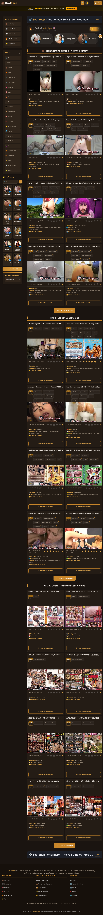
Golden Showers (39, 786)
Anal (81, 192)
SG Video (75, 518)
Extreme (83, 396)
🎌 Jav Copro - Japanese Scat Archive (64, 585)
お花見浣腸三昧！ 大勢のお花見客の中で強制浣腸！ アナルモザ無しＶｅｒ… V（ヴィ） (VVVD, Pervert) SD (83, 718)
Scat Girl (83, 392)
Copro (44, 129)
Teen (86, 125)
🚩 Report (73, 891)
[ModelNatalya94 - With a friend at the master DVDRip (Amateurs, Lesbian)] (45, 349)
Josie (80, 328)
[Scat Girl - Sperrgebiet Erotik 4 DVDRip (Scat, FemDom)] (83, 412)
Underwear (38, 400)
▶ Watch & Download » (45, 113)
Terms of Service (42, 903)
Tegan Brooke (76, 61)
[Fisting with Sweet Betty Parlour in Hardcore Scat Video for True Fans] (83, 208)
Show (97, 19)
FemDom (74, 396)
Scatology (37, 69)
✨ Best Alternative (42, 891)
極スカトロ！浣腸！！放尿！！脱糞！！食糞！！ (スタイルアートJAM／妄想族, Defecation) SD (83, 781)
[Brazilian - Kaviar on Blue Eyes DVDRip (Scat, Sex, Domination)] (83, 475)
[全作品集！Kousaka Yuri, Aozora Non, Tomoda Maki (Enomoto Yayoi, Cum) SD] (45, 679)
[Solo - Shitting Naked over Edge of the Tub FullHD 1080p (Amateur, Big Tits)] (45, 271)
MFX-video (75, 455)
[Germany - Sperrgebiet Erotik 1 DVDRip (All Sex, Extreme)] (45, 538)
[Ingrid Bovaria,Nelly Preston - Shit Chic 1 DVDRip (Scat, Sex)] (45, 475)
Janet (44, 188)
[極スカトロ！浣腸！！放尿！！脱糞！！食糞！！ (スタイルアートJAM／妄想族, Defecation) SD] (83, 806)
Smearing (85, 259)
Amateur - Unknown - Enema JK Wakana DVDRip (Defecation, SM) (45, 387)
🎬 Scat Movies (6, 884)
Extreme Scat (51, 65)
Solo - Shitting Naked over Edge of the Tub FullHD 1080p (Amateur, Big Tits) (45, 246)
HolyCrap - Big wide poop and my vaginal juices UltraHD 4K (45, 57)
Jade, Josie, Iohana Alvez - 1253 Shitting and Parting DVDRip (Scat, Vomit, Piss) (83, 324)
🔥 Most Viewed (7, 895)
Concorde (37, 455)
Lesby (74, 400)
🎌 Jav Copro (6, 888)
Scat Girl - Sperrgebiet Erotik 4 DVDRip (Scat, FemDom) (83, 387)
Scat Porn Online (83, 596)
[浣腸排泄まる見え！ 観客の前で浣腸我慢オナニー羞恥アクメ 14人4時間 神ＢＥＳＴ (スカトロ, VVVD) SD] (45, 743)
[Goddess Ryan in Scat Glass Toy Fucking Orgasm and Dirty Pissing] (45, 145)
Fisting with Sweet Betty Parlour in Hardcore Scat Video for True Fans (83, 183)
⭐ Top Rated (6, 899)
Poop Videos (75, 259)
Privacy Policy (31, 903)
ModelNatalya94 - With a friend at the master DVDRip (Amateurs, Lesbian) (45, 324)
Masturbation (38, 133)
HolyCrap (46, 61)
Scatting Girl (87, 61)
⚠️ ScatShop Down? (42, 895)
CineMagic (38, 392)
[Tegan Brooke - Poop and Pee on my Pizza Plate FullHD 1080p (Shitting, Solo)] (83, 81)
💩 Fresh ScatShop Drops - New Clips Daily (65, 50)
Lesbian (46, 328)
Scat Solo (37, 61)
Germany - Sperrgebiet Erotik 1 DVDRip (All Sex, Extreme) (45, 513)
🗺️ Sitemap (73, 895)
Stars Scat (75, 255)
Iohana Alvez (89, 328)
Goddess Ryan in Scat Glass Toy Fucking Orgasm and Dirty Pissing (45, 120)
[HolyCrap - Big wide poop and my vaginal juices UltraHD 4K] (45, 81)
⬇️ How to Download (76, 884)
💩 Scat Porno (9, 279)
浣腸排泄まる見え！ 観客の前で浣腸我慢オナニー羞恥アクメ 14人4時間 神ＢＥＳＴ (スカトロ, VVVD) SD (45, 718)
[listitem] (41, 38)
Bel (81, 332)
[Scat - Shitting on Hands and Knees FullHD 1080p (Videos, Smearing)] (83, 271)
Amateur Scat (82, 129)
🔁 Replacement (41, 888)
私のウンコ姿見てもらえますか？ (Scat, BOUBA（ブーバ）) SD (45, 591)
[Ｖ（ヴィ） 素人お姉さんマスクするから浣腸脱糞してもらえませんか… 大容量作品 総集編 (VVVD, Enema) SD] (83, 679)
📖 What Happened (42, 880)
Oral (90, 396)
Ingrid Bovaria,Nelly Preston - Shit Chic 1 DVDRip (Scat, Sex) (45, 450)
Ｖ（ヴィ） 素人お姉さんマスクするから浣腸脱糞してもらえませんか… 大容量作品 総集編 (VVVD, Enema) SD (83, 655)
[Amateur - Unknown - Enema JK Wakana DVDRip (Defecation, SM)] (45, 412)
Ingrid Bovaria (48, 455)
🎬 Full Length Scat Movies (64, 318)
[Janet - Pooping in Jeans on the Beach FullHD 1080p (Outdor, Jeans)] (45, 208)
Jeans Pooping (54, 188)
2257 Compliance (64, 903)
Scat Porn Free (85, 251)
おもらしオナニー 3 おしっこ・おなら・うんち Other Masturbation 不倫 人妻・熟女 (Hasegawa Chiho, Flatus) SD (83, 591)
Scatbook (90, 188)
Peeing (56, 522)
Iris (73, 337)
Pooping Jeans (39, 192)
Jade (73, 328)
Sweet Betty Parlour (78, 188)
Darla (79, 337)
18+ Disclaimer (53, 903)
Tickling (49, 396)
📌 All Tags (5, 891)
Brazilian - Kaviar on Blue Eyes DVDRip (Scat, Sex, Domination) (83, 450)
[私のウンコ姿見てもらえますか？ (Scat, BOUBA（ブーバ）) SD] (45, 616)
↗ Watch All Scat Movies (64, 578)
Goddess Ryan (39, 125)
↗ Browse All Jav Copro (64, 845)
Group (83, 518)
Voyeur (55, 192)
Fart (50, 129)
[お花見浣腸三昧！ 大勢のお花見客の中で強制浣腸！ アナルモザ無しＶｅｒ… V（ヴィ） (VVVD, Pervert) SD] (83, 743)
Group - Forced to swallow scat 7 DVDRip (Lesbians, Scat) (83, 513)
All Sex (45, 526)
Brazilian (84, 455)
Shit (73, 129)
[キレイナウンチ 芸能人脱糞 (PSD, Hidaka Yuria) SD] (45, 806)
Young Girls (38, 255)
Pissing (36, 129)
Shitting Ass (52, 251)
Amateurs (37, 328)
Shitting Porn (76, 65)
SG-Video (75, 392)
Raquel (74, 332)
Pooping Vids (50, 125)
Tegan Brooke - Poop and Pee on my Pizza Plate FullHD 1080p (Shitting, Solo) (83, 57)
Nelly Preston (38, 459)
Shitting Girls (48, 255)
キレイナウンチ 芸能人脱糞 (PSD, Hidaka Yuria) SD (44, 781)
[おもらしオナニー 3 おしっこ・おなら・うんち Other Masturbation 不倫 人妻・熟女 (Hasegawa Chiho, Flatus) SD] (83, 616)
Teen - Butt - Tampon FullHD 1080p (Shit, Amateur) (83, 120)
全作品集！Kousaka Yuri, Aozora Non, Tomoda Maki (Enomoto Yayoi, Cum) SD (45, 655)
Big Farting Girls (86, 255)
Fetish (57, 129)
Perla (94, 332)
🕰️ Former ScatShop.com (44, 884)
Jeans (48, 192)
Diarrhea (37, 188)
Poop (54, 61)
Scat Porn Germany (49, 518)
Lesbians (91, 518)
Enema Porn (48, 400)
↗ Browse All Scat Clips (65, 310)
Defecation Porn (39, 65)
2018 (36, 596)
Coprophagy (75, 786)
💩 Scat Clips (6, 880)
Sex (59, 459)
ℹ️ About (73, 888)
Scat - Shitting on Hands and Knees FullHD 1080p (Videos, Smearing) (83, 246)
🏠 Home (73, 880)
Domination (93, 459)
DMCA (74, 903)
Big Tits (48, 259)
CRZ (73, 596)
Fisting (74, 192)
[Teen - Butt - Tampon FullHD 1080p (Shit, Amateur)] (83, 145)
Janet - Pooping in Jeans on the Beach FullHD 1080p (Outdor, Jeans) (45, 183)
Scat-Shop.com (35, 911)
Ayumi (87, 332)
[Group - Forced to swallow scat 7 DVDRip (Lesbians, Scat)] (83, 538)
